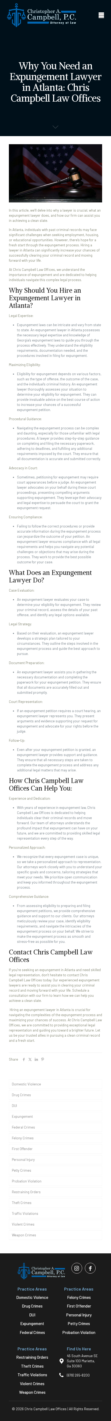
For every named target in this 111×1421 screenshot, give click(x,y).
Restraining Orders (26, 1192)
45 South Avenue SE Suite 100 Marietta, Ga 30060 (82, 1361)
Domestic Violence (26, 1084)
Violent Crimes (23, 1224)
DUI (14, 1105)
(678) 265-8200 (78, 1375)
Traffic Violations (25, 1213)
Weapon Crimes (24, 1235)
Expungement (22, 1116)
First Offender (22, 1149)
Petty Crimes (21, 1170)
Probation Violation (26, 1181)
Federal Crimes (23, 1127)
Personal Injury (23, 1159)
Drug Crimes (21, 1095)
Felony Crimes (23, 1138)
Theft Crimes (22, 1203)
